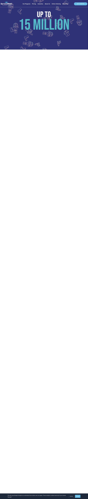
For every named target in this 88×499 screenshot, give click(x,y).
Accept (77, 496)
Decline (71, 496)
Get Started (80, 4)
